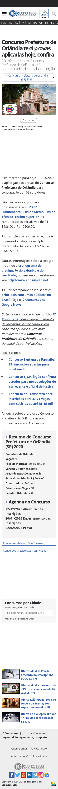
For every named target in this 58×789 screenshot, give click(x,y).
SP (32, 488)
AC (10, 22)
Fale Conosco (39, 748)
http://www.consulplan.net (28, 280)
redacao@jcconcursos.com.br (27, 126)
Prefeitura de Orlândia (19, 454)
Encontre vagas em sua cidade (19, 607)
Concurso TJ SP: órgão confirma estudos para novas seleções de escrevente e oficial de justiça (32, 381)
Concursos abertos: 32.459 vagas (23, 543)
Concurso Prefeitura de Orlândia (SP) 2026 (27, 77)
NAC (3, 22)
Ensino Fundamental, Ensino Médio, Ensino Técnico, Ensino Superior (28, 212)
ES (52, 22)
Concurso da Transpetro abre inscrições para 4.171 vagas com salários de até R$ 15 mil (31, 399)
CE (40, 22)
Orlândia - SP (25, 493)
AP (22, 22)
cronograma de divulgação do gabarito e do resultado (23, 270)
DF (46, 22)
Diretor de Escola (26, 468)
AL (16, 22)
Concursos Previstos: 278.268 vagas (24, 550)
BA (35, 22)
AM (29, 22)
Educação (35, 473)
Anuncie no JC (19, 756)
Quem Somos (19, 748)
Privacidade (40, 756)
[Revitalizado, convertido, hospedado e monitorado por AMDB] (53, 783)
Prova (18, 528)
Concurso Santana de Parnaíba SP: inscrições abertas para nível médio (32, 364)
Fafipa (29, 483)
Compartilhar (29, 120)
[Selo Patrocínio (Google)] (44, 13)
